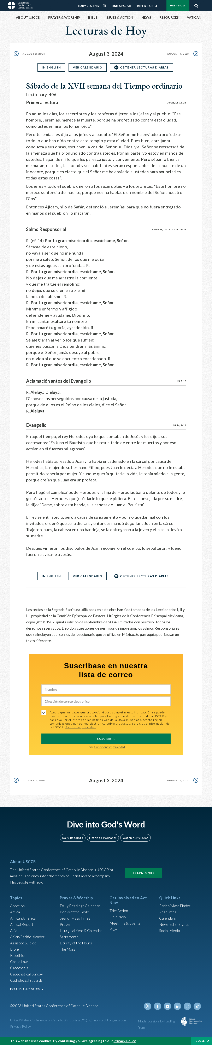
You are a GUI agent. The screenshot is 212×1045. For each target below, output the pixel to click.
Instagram (187, 1006)
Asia (13, 930)
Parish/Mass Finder (174, 905)
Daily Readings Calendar (106, 6)
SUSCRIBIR (106, 738)
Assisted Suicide (23, 943)
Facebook (157, 1006)
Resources (167, 912)
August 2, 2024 (34, 53)
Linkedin (177, 1006)
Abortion (17, 905)
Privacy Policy (20, 1026)
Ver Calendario (87, 67)
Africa (15, 912)
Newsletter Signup (174, 924)
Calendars (167, 918)
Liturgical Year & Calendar (81, 930)
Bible (14, 949)
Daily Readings (89, 6)
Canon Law (19, 961)
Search (196, 5)
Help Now (178, 5)
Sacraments (69, 936)
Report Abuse (147, 6)
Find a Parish (121, 6)
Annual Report (21, 924)
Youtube (167, 1006)
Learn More (143, 873)
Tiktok (197, 1006)
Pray (113, 929)
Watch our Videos (135, 837)
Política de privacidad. (80, 727)
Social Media (169, 930)
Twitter (147, 1006)
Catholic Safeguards (26, 980)
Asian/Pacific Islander (27, 936)
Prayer (65, 924)
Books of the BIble (74, 912)
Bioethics (17, 955)
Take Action (119, 910)
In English (51, 67)
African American (23, 918)
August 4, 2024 (178, 53)
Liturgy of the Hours (76, 943)
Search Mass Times (75, 918)
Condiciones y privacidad (109, 747)
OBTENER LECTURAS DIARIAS (144, 67)
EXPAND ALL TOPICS (25, 989)
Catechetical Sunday (26, 974)
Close (200, 1040)
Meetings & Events (125, 923)
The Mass (67, 949)
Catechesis (19, 968)
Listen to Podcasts (103, 837)
